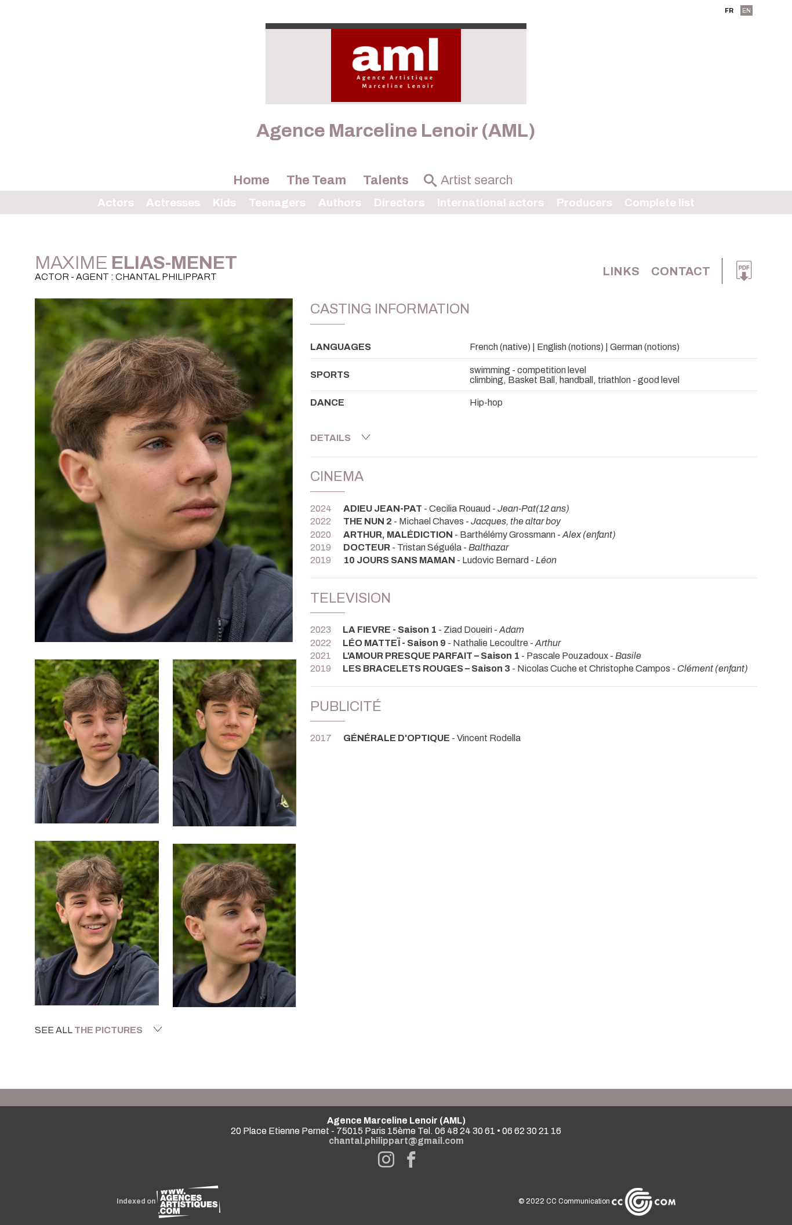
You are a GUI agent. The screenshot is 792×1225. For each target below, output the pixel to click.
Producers (584, 202)
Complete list (659, 202)
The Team (316, 180)
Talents (386, 180)
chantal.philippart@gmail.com (396, 1141)
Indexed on (137, 1201)
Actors (115, 202)
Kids (224, 202)
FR (729, 10)
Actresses (173, 202)
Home (251, 180)
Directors (399, 202)
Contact (680, 271)
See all (89, 1030)
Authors (339, 202)
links (621, 271)
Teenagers (277, 202)
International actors (490, 202)
